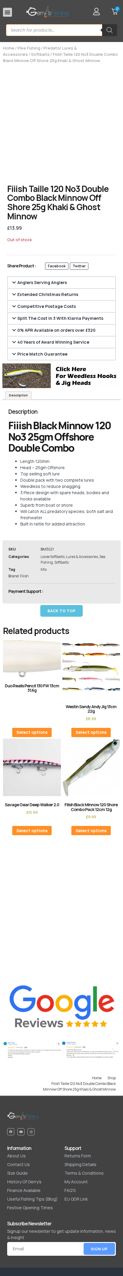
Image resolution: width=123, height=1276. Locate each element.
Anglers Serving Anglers (42, 282)
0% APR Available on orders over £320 (56, 330)
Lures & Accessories (82, 556)
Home (8, 48)
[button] (7, 12)
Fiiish (24, 576)
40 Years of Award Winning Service (53, 342)
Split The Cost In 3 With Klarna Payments (60, 318)
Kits (44, 569)
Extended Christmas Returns (47, 294)
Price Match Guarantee (42, 354)
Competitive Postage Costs (46, 306)
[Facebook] (10, 1131)
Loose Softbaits (52, 556)
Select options (31, 732)
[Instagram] (31, 1131)
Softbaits (40, 54)
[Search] (109, 30)
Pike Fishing (29, 48)
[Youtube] (20, 1131)
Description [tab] (18, 395)
